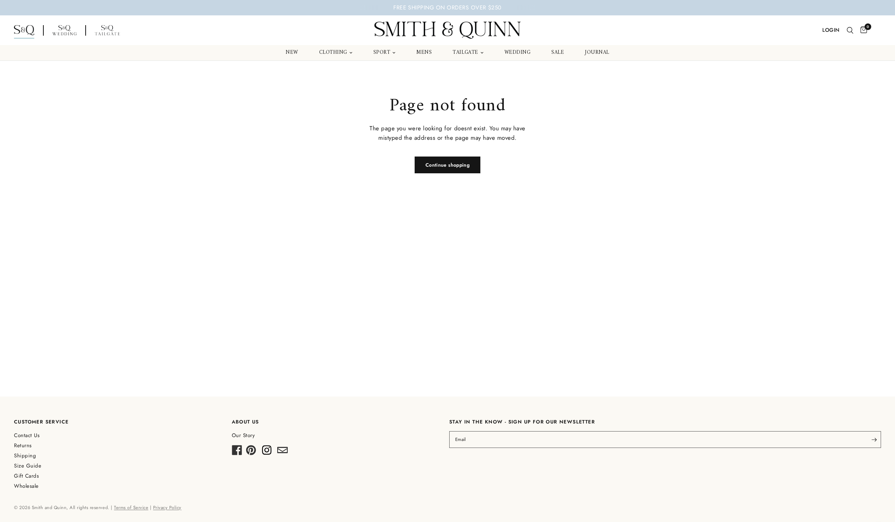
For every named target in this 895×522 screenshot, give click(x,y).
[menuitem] (292, 52)
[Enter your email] (874, 439)
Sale (557, 53)
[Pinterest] (251, 452)
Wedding (517, 53)
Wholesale (26, 486)
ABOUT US (245, 421)
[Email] (282, 452)
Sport (382, 53)
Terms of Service (131, 507)
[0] (862, 30)
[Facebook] (237, 452)
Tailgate (465, 53)
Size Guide (27, 466)
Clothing (333, 53)
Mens (424, 53)
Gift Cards (26, 476)
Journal (597, 53)
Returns (23, 445)
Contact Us (27, 435)
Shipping (25, 455)
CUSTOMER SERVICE (41, 421)
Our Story (243, 435)
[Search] (850, 30)
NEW (292, 53)
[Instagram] (267, 452)
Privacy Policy (167, 507)
